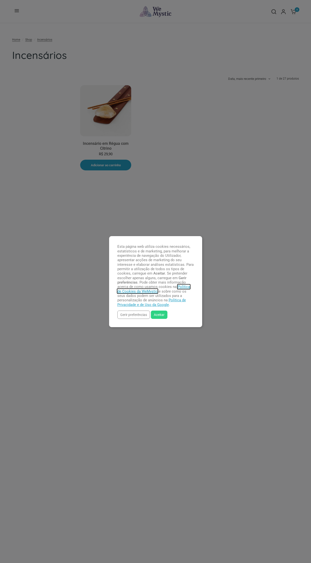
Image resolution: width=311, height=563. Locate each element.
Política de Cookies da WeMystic (153, 289)
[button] (133, 315)
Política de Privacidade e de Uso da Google (151, 302)
